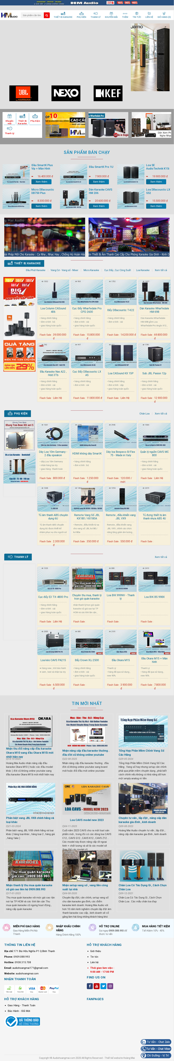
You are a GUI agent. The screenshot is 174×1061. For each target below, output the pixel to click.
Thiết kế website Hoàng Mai (120, 1058)
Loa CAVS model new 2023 (87, 820)
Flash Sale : (46, 334)
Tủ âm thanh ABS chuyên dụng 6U (53, 516)
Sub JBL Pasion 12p (154, 373)
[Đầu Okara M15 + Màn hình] (154, 641)
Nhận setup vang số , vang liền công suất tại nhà (85, 887)
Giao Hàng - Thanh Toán (21, 1005)
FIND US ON (96, 977)
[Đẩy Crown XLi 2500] (87, 641)
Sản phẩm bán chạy (87, 152)
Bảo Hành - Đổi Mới (19, 1011)
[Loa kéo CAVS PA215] (53, 641)
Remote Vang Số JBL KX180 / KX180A (87, 516)
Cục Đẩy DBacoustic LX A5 (87, 373)
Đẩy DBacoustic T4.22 (120, 310)
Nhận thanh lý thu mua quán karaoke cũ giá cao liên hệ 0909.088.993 (29, 887)
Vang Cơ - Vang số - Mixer (64, 270)
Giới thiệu (95, 951)
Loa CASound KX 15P (121, 373)
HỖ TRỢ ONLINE (109, 926)
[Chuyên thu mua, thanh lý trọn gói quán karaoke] (87, 578)
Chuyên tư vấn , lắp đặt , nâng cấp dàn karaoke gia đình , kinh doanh (143, 820)
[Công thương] (22, 1027)
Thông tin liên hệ (20, 945)
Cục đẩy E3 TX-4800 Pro (53, 597)
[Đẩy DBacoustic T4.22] (121, 291)
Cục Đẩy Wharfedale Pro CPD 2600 (87, 310)
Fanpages (95, 999)
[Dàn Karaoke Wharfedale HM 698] (154, 291)
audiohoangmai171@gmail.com (30, 967)
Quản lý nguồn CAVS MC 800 (154, 453)
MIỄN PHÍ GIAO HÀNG (26, 926)
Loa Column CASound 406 (53, 310)
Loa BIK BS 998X (154, 597)
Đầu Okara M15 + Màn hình (154, 660)
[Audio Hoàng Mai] (9, 15)
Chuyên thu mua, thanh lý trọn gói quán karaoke (87, 597)
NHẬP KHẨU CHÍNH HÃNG (68, 928)
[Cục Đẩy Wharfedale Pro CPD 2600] (87, 291)
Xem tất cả (161, 270)
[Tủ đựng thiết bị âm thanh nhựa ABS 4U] (154, 498)
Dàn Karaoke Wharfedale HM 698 (154, 310)
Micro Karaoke (91, 270)
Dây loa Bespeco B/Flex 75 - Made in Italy (120, 453)
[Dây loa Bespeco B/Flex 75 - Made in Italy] (121, 435)
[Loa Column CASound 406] (53, 291)
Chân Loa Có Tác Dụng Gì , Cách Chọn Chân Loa (143, 887)
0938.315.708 (23, 962)
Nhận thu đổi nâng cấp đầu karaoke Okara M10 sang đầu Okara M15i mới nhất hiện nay (29, 752)
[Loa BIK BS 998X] (154, 578)
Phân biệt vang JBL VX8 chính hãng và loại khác (30, 820)
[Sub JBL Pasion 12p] (154, 355)
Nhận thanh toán (20, 979)
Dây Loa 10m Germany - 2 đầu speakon (53, 453)
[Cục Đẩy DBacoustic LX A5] (87, 355)
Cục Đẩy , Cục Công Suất (117, 270)
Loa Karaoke (143, 270)
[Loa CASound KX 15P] (121, 355)
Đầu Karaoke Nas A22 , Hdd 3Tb (53, 373)
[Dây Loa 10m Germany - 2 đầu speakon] (53, 435)
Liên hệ (94, 962)
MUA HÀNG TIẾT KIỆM (156, 926)
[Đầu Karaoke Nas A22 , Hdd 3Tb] (53, 355)
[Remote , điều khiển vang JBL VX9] (121, 498)
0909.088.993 (22, 956)
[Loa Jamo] (150, 57)
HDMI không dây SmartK (87, 453)
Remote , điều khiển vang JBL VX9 (121, 516)
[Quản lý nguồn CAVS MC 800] (154, 435)
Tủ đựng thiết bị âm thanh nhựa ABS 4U (154, 516)
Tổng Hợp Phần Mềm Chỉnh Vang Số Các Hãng (141, 752)
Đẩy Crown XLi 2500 (87, 660)
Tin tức (94, 956)
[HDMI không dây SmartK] (87, 435)
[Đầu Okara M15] (121, 641)
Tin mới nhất (87, 703)
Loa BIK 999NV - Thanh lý (121, 597)
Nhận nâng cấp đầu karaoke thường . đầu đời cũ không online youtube (85, 752)
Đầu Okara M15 (121, 660)
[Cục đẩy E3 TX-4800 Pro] (53, 578)
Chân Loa (145, 413)
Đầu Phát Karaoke (35, 270)
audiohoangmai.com (27, 973)
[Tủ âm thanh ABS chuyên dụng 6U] (53, 498)
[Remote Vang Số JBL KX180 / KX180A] (87, 498)
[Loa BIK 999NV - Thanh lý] (121, 578)
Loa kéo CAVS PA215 (53, 660)
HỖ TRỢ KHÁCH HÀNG (104, 945)
